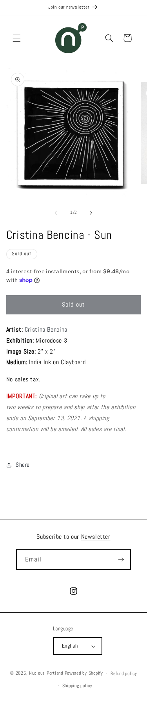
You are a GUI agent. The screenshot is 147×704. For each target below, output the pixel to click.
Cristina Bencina (46, 330)
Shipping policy (77, 685)
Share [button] (23, 464)
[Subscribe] (121, 559)
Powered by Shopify (84, 673)
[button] (16, 38)
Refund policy (124, 673)
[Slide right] (91, 212)
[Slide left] (55, 212)
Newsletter (96, 537)
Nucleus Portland (46, 673)
